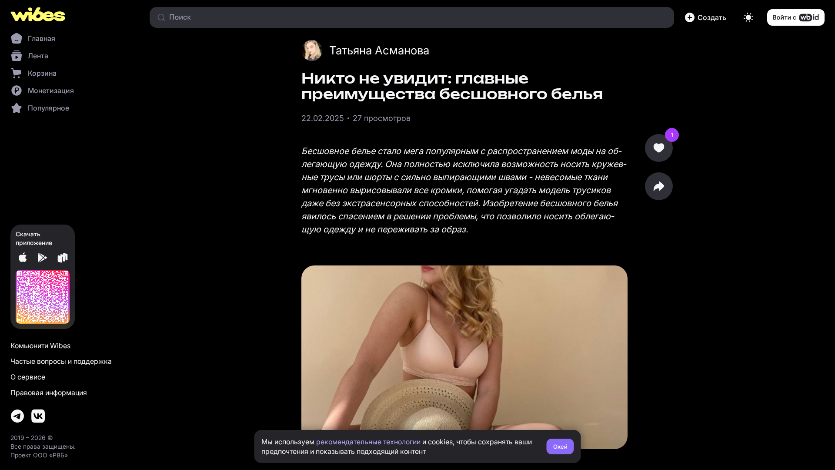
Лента (38, 55)
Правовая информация (48, 392)
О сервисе (27, 377)
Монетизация (51, 90)
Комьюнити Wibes (40, 345)
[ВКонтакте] (38, 416)
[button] (707, 17)
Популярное (48, 108)
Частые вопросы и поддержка (61, 361)
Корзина (42, 73)
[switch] (748, 17)
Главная (41, 38)
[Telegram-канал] (17, 416)
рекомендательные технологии (368, 441)
